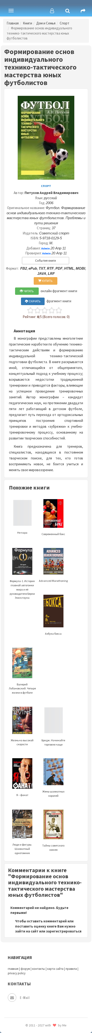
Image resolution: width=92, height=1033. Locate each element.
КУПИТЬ (47, 281)
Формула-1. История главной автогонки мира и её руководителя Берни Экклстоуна (22, 589)
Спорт (64, 23)
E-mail (24, 997)
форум (25, 969)
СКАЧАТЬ (34, 301)
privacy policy (16, 973)
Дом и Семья (45, 23)
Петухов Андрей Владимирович (51, 192)
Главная (13, 23)
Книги (27, 23)
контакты (38, 969)
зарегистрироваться (63, 931)
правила (71, 969)
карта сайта (55, 969)
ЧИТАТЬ (28, 291)
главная (13, 969)
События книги (45, 261)
